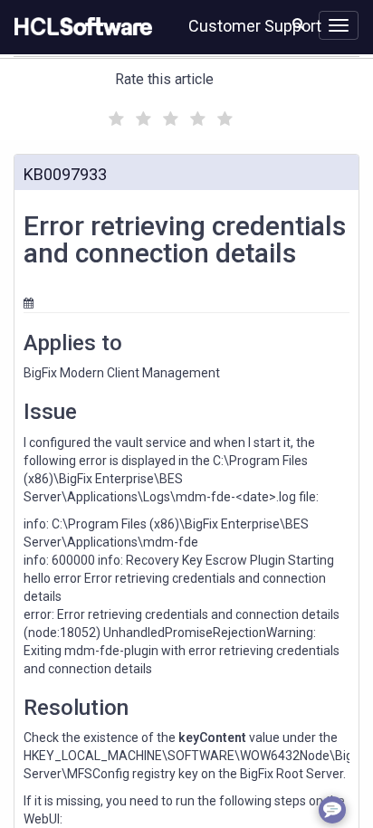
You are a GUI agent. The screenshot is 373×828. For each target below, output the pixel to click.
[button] (298, 23)
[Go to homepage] (79, 27)
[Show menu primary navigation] (339, 25)
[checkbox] (114, 114)
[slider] (168, 116)
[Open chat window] (332, 809)
